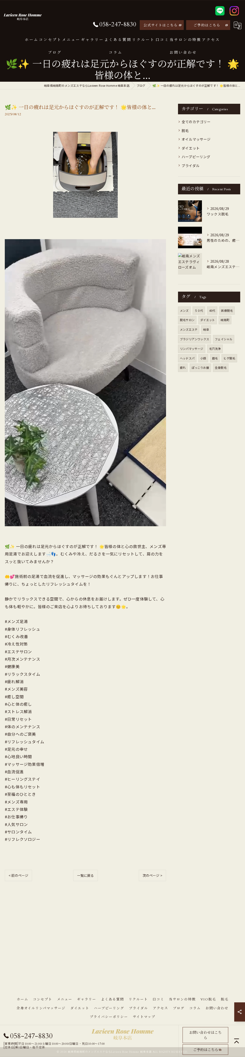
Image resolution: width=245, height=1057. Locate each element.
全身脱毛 (221, 367)
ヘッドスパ (187, 358)
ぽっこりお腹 (200, 367)
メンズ (184, 310)
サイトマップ (144, 1017)
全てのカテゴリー (196, 121)
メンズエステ (188, 329)
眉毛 (215, 358)
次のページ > (152, 875)
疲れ (183, 367)
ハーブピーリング (196, 156)
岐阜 (206, 329)
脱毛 (185, 130)
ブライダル (191, 165)
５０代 (199, 310)
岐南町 (225, 320)
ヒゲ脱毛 (229, 358)
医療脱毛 (227, 310)
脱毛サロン (187, 320)
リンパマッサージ (191, 349)
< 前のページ (18, 875)
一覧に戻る (85, 875)
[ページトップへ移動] (236, 1041)
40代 (212, 310)
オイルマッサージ (196, 139)
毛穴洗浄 (215, 349)
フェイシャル (223, 339)
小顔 (203, 358)
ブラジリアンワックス (194, 339)
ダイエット (191, 147)
